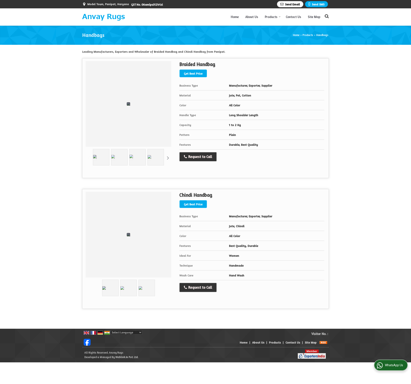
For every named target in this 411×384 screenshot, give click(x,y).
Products (271, 17)
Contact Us (293, 17)
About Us (251, 17)
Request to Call (200, 156)
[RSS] (323, 342)
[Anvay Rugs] (103, 16)
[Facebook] (87, 342)
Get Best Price (193, 73)
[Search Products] (326, 16)
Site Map (314, 17)
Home (235, 17)
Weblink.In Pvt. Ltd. (126, 357)
